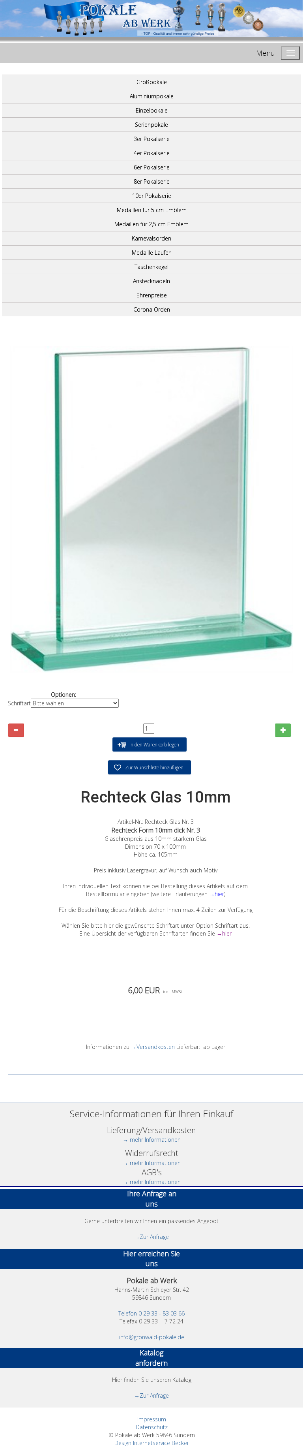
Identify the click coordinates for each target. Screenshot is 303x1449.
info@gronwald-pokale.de (151, 1337)
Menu (265, 53)
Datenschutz (152, 1427)
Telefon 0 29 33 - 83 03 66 (151, 1313)
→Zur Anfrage (151, 1236)
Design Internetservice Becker (151, 1443)
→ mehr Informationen (152, 1139)
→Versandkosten (153, 1047)
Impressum (151, 1419)
